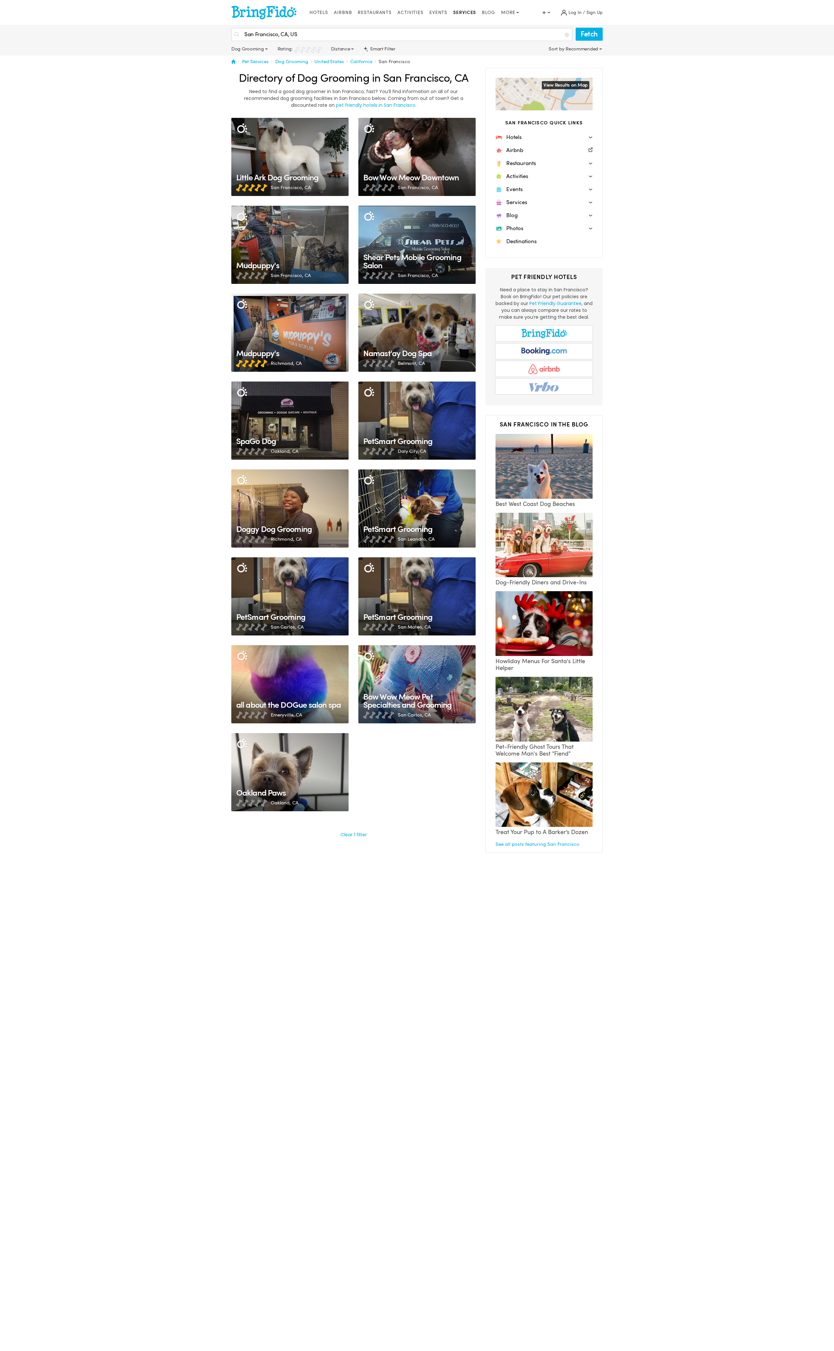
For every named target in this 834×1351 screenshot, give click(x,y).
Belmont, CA (411, 363)
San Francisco (394, 61)
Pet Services (255, 61)
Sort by (557, 49)
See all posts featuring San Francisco (537, 844)
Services (464, 12)
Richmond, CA (286, 363)
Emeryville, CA (286, 715)
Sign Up (594, 12)
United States (329, 61)
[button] (544, 137)
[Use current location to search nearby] (567, 35)
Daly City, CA (412, 451)
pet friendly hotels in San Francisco (375, 105)
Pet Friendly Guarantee (555, 303)
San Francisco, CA (291, 187)
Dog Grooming (291, 61)
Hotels (318, 12)
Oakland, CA (284, 451)
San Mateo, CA (414, 627)
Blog (488, 12)
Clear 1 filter (353, 834)
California (361, 61)
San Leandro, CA (416, 539)
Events (438, 12)
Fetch (589, 34)
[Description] (242, 128)
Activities (410, 12)
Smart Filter (382, 49)
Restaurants (375, 12)
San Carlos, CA (287, 627)
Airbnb (343, 12)
